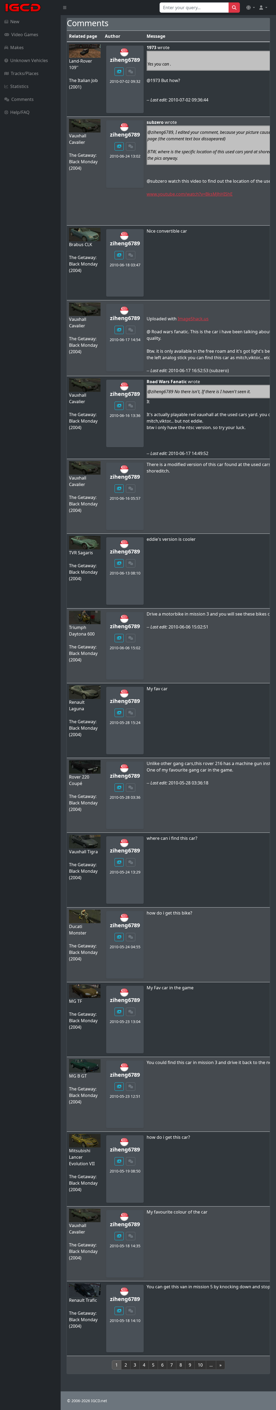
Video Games (24, 35)
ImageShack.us (193, 319)
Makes (17, 47)
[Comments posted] (131, 71)
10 (200, 1365)
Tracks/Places (25, 73)
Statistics (19, 86)
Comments (22, 99)
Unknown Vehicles (29, 60)
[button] (250, 7)
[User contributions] (119, 71)
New (14, 22)
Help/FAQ (20, 112)
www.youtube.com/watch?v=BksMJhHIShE (190, 194)
